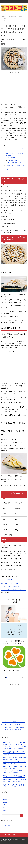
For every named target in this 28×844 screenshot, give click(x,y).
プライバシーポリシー (9, 834)
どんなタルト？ (11, 157)
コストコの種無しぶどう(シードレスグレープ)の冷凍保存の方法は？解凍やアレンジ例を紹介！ (14, 753)
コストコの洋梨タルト (7, 579)
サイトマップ (8, 825)
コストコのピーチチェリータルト (10, 583)
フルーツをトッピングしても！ (15, 162)
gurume (5, 799)
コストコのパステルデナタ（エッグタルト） (13, 590)
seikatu (5, 805)
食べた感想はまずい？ (13, 160)
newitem (5, 802)
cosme (4, 810)
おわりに (8, 169)
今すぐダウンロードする (14, 677)
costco (3, 44)
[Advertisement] (14, 89)
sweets (5, 797)
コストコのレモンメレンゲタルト (10, 586)
